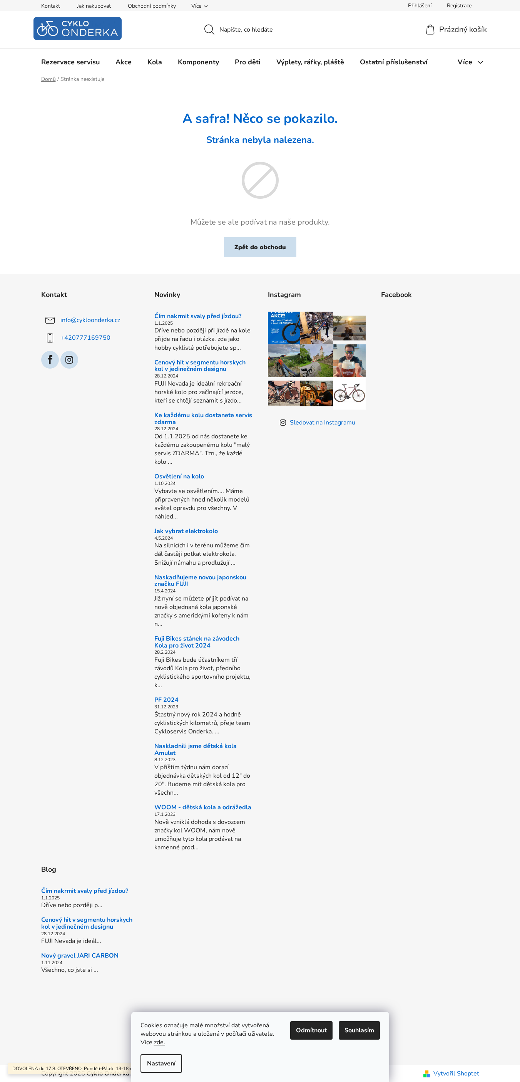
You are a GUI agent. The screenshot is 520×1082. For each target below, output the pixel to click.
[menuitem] (70, 62)
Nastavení (161, 1063)
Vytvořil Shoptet (456, 1073)
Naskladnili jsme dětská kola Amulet (195, 750)
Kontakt (50, 6)
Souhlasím (359, 1030)
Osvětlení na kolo (179, 476)
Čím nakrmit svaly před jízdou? (197, 316)
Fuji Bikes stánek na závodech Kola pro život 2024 (196, 642)
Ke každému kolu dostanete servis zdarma (203, 419)
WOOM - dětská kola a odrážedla (202, 807)
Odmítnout (311, 1030)
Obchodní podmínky (152, 6)
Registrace (459, 5)
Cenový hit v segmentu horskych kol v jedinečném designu (200, 366)
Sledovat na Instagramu (322, 422)
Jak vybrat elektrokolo (186, 531)
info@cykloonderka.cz (90, 320)
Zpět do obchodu (260, 247)
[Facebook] (50, 360)
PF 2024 (166, 700)
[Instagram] (69, 360)
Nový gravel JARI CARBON (80, 956)
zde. (159, 1042)
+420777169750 (85, 338)
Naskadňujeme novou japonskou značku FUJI (200, 581)
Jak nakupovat (94, 6)
